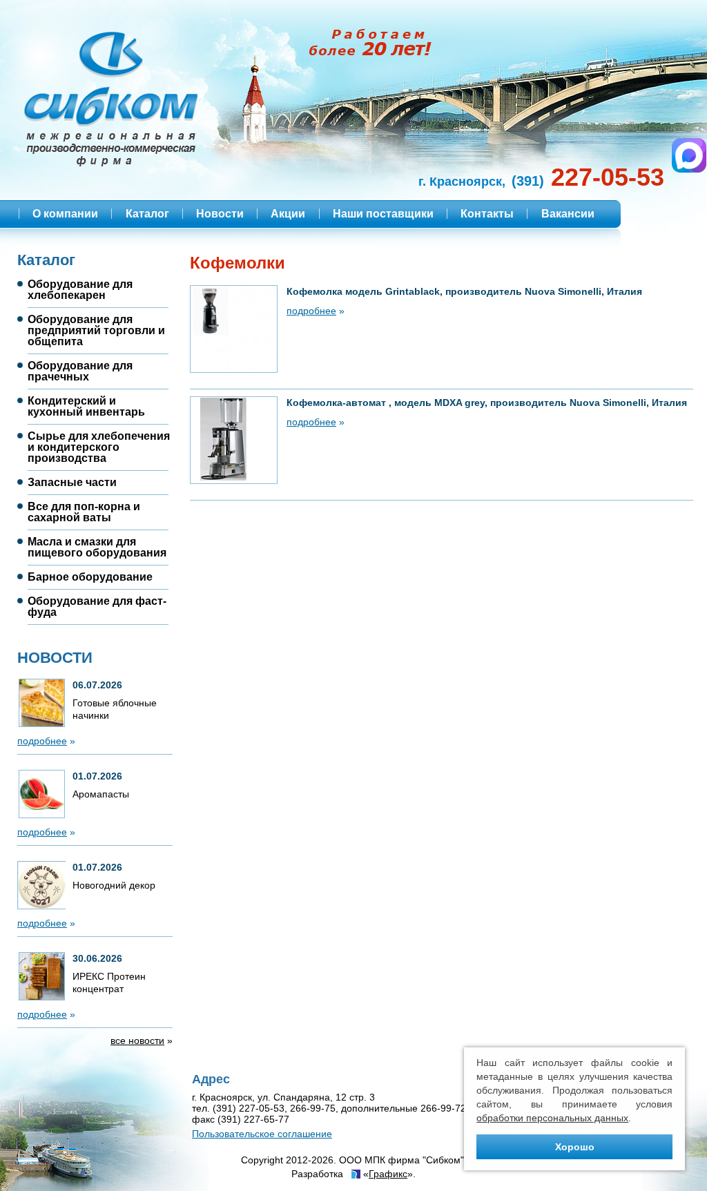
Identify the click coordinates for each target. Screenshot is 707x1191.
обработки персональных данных (552, 1117)
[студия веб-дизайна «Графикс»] (354, 1175)
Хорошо (574, 1146)
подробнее (42, 740)
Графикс (388, 1173)
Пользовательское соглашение (262, 1133)
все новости (137, 1040)
